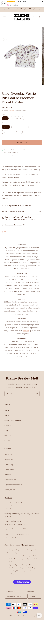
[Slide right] (26, 89)
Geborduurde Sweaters (13, 420)
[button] (4, 17)
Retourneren (9, 470)
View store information (12, 156)
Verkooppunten (10, 480)
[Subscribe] (36, 393)
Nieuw (7, 415)
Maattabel (8, 455)
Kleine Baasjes (18, 616)
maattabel (30, 279)
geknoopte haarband (12, 132)
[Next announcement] (39, 9)
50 (5, 118)
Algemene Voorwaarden (13, 485)
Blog (6, 430)
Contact (7, 441)
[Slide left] (17, 89)
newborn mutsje (20, 127)
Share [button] (6, 232)
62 (21, 118)
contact (26, 331)
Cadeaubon (9, 425)
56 (13, 118)
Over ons (8, 436)
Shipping (11, 110)
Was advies (9, 460)
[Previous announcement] (4, 9)
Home (7, 410)
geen (6, 127)
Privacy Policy (10, 490)
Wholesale (8, 475)
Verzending (9, 465)
